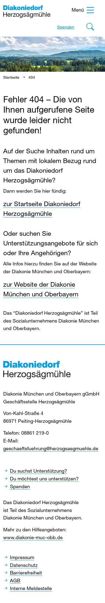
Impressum (22, 557)
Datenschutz (24, 565)
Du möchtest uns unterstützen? (44, 478)
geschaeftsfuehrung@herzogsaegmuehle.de (50, 448)
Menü (78, 10)
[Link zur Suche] (90, 28)
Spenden (65, 27)
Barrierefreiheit (26, 573)
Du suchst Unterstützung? (38, 471)
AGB (15, 580)
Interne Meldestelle (31, 588)
